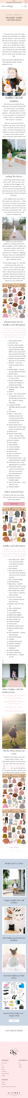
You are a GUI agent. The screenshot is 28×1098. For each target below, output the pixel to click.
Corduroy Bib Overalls (16, 345)
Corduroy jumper (14, 447)
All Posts (4, 1062)
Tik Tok (8, 768)
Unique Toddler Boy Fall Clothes (14, 902)
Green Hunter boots (15, 425)
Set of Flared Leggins (16, 579)
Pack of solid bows (15, 453)
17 (8, 332)
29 (9, 337)
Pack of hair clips (14, 482)
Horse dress (13, 623)
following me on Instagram (15, 766)
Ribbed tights (13, 369)
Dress (11, 394)
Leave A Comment (14, 847)
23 (8, 335)
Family (20, 1065)
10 (6, 330)
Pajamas (15, 444)
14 (21, 330)
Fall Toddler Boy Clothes (14, 707)
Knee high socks (14, 559)
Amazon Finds (9, 14)
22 (4, 335)
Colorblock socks (14, 462)
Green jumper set (14, 619)
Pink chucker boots (15, 458)
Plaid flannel (13, 654)
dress (15, 451)
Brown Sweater (14, 440)
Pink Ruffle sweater (15, 467)
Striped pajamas (14, 449)
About (3, 1082)
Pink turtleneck (14, 632)
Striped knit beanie (15, 637)
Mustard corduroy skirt (16, 626)
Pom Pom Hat (13, 343)
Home (3, 1069)
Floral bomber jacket (15, 380)
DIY (2, 1065)
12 (14, 330)
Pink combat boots (15, 608)
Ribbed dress (13, 374)
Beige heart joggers (15, 615)
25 (15, 335)
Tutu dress (12, 411)
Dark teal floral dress (15, 570)
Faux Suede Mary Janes (16, 590)
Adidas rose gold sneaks (17, 358)
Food (3, 1067)
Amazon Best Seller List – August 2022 (14, 1015)
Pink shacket (13, 568)
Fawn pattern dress (15, 340)
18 (12, 332)
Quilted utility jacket (15, 641)
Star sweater (13, 442)
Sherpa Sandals (14, 650)
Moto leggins (13, 610)
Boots (11, 413)
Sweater (11, 639)
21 (23, 332)
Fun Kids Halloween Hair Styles (14, 977)
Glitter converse (14, 475)
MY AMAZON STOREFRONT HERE (14, 2)
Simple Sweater (14, 486)
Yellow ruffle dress (15, 652)
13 (17, 330)
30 (12, 337)
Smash (15, 1095)
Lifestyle (4, 1071)
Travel (3, 1075)
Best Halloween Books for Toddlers (14, 939)
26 (19, 335)
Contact (4, 1084)
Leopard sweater (14, 405)
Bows (10, 376)
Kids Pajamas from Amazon (14, 711)
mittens (11, 391)
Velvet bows (13, 431)
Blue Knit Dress (14, 455)
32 (20, 337)
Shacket (11, 363)
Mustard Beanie (14, 581)
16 (5, 332)
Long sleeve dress (15, 612)
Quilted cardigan (14, 621)
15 (25, 330)
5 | (15, 549)
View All (14, 1020)
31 (16, 337)
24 (12, 335)
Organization (5, 1073)
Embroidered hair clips (16, 617)
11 (10, 330)
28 (5, 337)
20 (20, 332)
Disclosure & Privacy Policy (9, 1086)
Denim (11, 451)
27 (23, 335)
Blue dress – (13, 584)
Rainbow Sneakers (15, 643)
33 (23, 337)
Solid (10, 444)
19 (16, 332)
